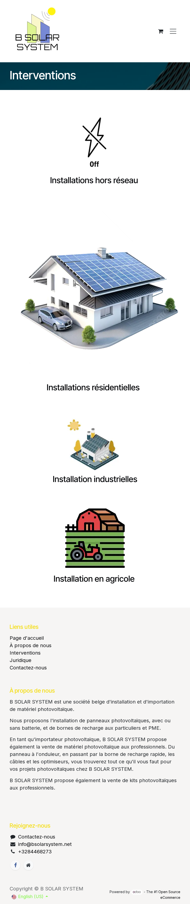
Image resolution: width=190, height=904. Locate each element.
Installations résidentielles (94, 388)
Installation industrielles (95, 479)
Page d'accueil (27, 638)
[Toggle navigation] (173, 31)
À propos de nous (30, 645)
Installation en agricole (95, 579)
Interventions (25, 653)
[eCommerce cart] (160, 31)
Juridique (20, 660)
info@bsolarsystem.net (45, 844)
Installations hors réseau (94, 180)
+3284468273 (35, 852)
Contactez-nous (28, 668)
